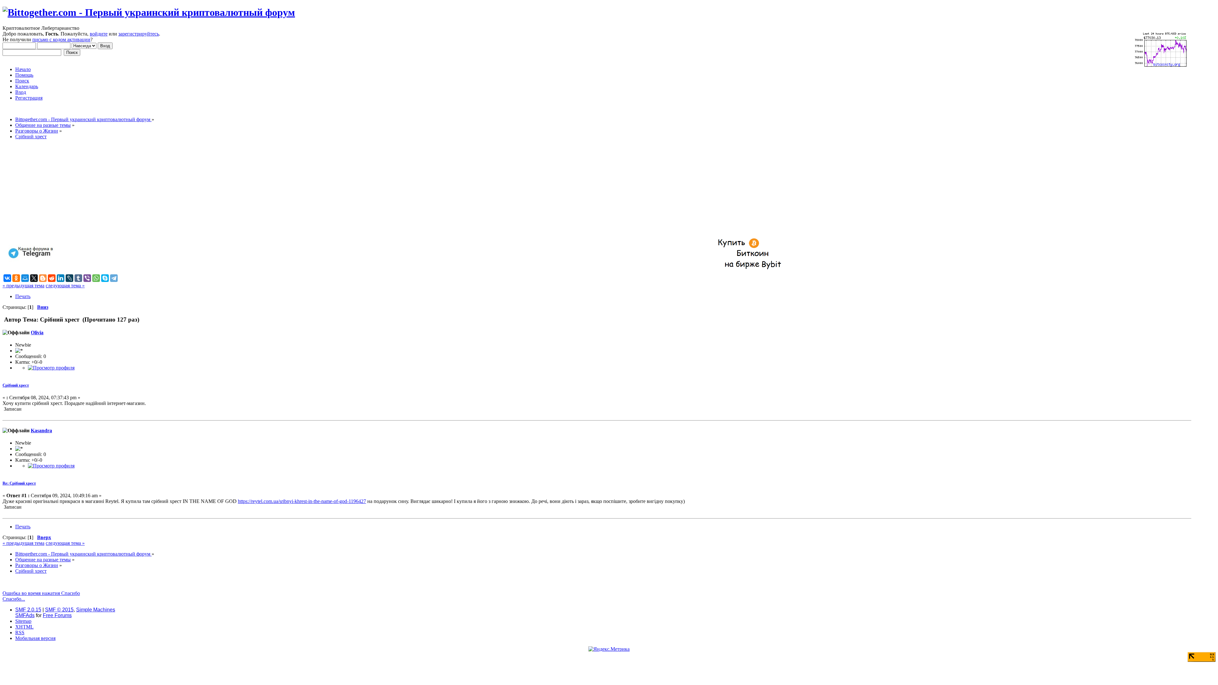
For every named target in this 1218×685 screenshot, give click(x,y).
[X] (34, 278)
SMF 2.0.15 (28, 609)
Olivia (37, 332)
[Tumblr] (78, 278)
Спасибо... (14, 599)
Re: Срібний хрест (19, 483)
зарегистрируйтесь (138, 33)
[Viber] (87, 278)
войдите (99, 33)
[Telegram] (114, 278)
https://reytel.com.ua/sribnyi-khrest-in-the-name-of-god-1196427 (302, 501)
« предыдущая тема (23, 285)
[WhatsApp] (96, 278)
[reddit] (52, 278)
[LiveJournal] (69, 278)
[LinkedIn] (60, 278)
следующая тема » (65, 285)
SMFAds (25, 615)
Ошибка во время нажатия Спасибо (41, 593)
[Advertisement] (193, 189)
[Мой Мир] (25, 278)
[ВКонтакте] (7, 278)
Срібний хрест (16, 385)
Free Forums (57, 615)
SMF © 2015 (59, 609)
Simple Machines (95, 609)
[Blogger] (43, 278)
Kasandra (41, 430)
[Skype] (105, 278)
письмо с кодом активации (61, 39)
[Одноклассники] (16, 278)
